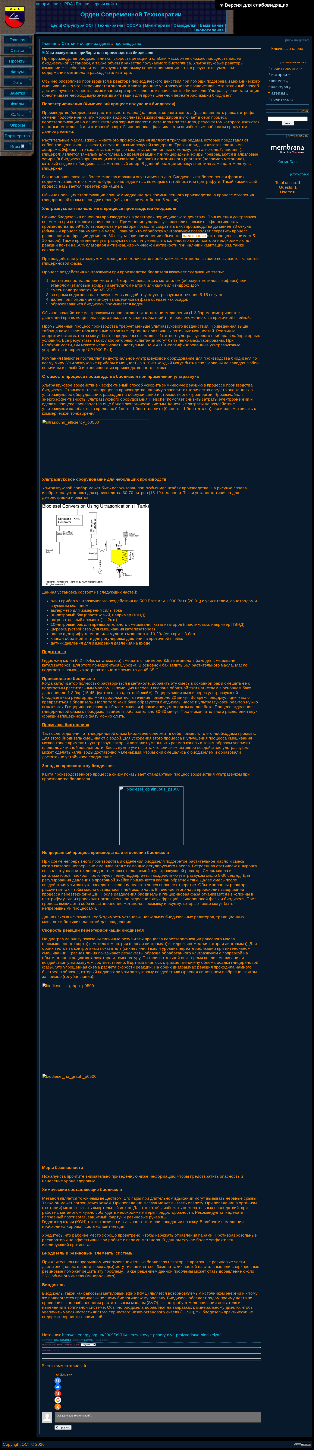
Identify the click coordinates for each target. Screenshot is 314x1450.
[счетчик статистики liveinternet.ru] (22, 146)
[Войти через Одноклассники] (57, 1406)
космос (278, 81)
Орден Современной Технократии (131, 14)
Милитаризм (157, 25)
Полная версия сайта (96, 3)
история (279, 74)
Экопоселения (209, 30)
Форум (17, 72)
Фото (17, 82)
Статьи (17, 50)
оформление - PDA (55, 3)
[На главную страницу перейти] (14, 15)
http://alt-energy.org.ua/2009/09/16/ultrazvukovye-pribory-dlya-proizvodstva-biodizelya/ (141, 1335)
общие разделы (95, 43)
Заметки (17, 93)
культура (279, 87)
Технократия (110, 25)
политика (280, 99)
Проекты (17, 61)
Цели (56, 25)
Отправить (63, 1427)
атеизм (278, 93)
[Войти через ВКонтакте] (57, 1387)
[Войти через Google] (57, 1400)
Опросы (17, 125)
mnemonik (89, 1340)
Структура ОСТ (78, 25)
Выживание (212, 25)
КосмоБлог (287, 161)
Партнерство (17, 136)
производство (128, 43)
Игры (15, 146)
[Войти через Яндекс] (57, 1393)
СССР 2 (134, 25)
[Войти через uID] (57, 1380)
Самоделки (185, 25)
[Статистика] (299, 174)
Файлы (17, 104)
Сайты (17, 114)
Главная (17, 40)
